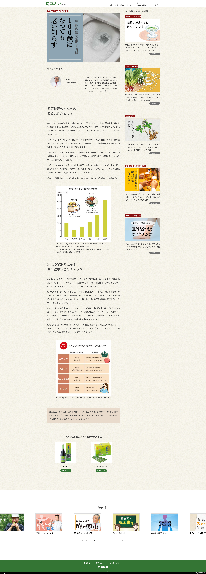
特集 (111, 5)
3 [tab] (90, 540)
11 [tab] (122, 540)
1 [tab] (82, 540)
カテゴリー (130, 5)
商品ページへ (66, 471)
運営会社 (99, 563)
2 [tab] (86, 540)
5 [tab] (98, 540)
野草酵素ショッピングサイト (151, 5)
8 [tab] (110, 540)
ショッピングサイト (115, 563)
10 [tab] (118, 540)
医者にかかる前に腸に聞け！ (57, 11)
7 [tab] (106, 540)
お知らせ (87, 563)
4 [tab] (94, 540)
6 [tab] (102, 540)
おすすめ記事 (119, 5)
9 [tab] (114, 540)
